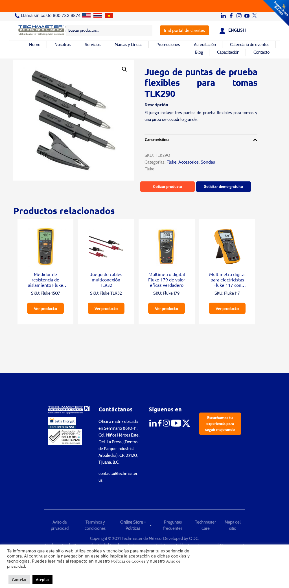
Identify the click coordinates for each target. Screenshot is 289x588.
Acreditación (205, 44)
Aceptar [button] (42, 579)
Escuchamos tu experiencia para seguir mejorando (220, 423)
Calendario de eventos (249, 44)
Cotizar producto (167, 186)
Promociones (168, 44)
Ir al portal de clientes (184, 30)
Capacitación (228, 52)
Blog (199, 52)
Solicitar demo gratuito (223, 186)
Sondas (208, 162)
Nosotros (62, 44)
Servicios (92, 44)
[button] (124, 69)
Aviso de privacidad (60, 525)
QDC (193, 538)
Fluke (170, 162)
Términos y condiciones (95, 525)
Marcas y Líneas (128, 44)
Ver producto (45, 308)
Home (34, 44)
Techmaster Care (205, 525)
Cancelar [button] (19, 579)
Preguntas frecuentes (172, 525)
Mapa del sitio (233, 525)
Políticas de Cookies (128, 561)
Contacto (261, 52)
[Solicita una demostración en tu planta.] (144, 6)
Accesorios (188, 162)
